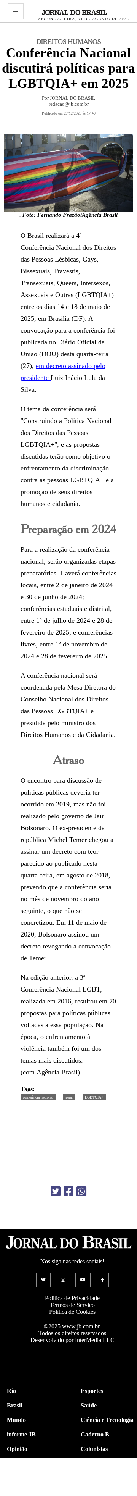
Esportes (92, 1391)
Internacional (24, 1478)
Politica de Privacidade (72, 1298)
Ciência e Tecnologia (107, 1420)
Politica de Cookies (72, 1312)
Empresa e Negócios (106, 1478)
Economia (94, 1463)
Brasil (14, 1405)
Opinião (17, 1449)
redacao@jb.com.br (69, 104)
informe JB (21, 1434)
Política (16, 1463)
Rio (11, 1391)
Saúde (89, 1405)
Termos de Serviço (72, 1305)
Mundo (16, 1420)
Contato (17, 1492)
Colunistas (94, 1449)
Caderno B (95, 1434)
